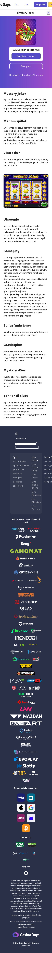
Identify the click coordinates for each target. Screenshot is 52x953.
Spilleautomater (21, 465)
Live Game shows (35, 484)
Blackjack (17, 477)
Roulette (17, 473)
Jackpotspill (18, 469)
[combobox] (27, 438)
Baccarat (17, 481)
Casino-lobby (19, 461)
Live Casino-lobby (35, 467)
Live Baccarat (36, 508)
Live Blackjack (36, 501)
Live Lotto (35, 476)
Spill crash (18, 485)
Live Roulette (36, 493)
